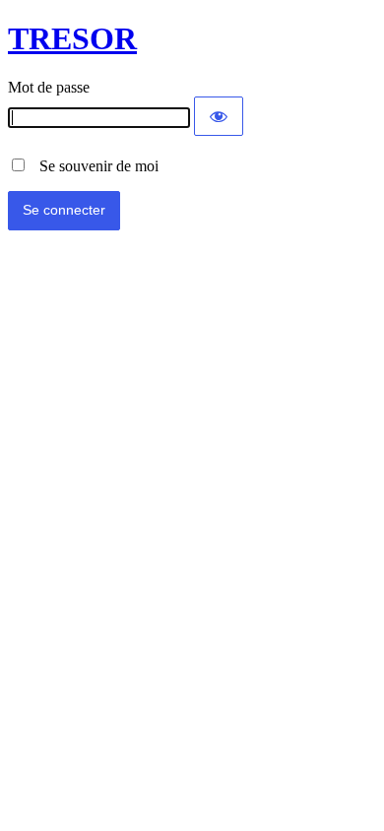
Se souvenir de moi (93, 166)
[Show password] (218, 116)
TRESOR (72, 38)
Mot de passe (49, 87)
